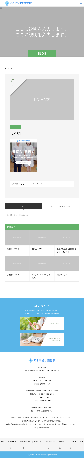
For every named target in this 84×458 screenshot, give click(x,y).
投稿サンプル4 (62, 274)
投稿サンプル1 (38, 249)
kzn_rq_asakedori (24, 184)
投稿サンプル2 (13, 249)
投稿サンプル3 (13, 274)
